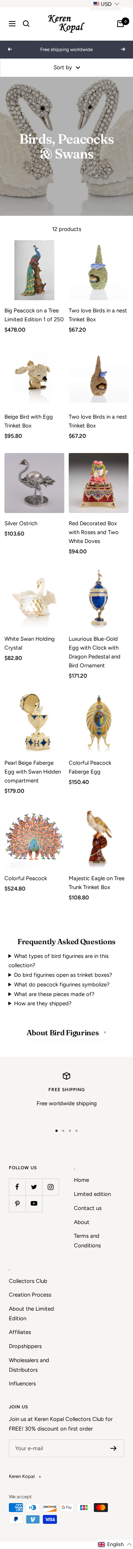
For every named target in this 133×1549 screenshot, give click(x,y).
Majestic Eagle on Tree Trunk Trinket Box (97, 883)
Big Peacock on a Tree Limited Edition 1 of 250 (34, 315)
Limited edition (92, 1194)
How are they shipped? (43, 1003)
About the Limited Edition (31, 1313)
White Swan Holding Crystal (29, 643)
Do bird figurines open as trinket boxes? (63, 975)
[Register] (113, 1448)
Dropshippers (25, 1346)
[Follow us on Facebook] (17, 1186)
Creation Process (30, 1294)
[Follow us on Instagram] (50, 1186)
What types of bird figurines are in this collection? (58, 961)
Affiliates (20, 1332)
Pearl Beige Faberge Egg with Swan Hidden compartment (32, 772)
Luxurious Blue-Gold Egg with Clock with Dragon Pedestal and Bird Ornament (94, 652)
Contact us (88, 1208)
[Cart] (120, 23)
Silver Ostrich (20, 523)
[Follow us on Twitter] (33, 1186)
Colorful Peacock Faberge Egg (90, 767)
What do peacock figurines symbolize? (62, 984)
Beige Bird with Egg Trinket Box (28, 421)
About (81, 1222)
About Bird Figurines (63, 1032)
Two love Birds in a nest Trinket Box (98, 315)
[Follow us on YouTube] (33, 1203)
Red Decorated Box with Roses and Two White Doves (94, 532)
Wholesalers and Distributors (29, 1365)
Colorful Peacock (25, 878)
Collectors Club (28, 1281)
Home (81, 1180)
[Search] (26, 23)
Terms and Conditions (87, 1241)
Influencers (22, 1383)
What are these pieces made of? (54, 994)
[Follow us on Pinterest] (17, 1203)
